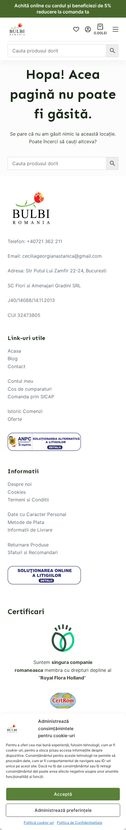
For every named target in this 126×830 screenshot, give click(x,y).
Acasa (14, 351)
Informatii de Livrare (30, 530)
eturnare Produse (30, 545)
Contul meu (20, 381)
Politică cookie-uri (39, 822)
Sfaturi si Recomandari (33, 552)
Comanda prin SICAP (31, 396)
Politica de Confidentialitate (79, 822)
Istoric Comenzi (25, 411)
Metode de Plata (26, 522)
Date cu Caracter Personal (37, 514)
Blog (13, 358)
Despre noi (20, 484)
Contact (16, 366)
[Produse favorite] (76, 29)
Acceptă (63, 794)
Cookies (17, 492)
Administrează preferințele (63, 810)
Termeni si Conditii (28, 500)
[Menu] (115, 29)
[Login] (88, 29)
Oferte (15, 419)
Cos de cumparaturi (30, 389)
